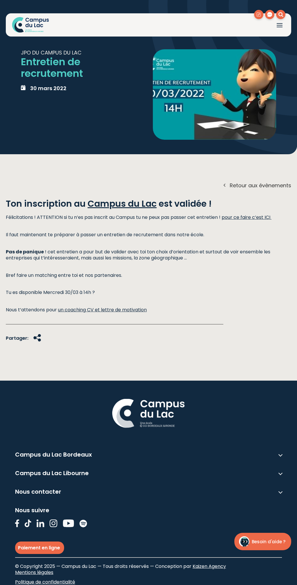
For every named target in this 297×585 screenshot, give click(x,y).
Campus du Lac (122, 203)
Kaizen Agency (209, 566)
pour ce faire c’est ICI (246, 217)
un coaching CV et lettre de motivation (102, 309)
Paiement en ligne (39, 547)
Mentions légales (34, 572)
